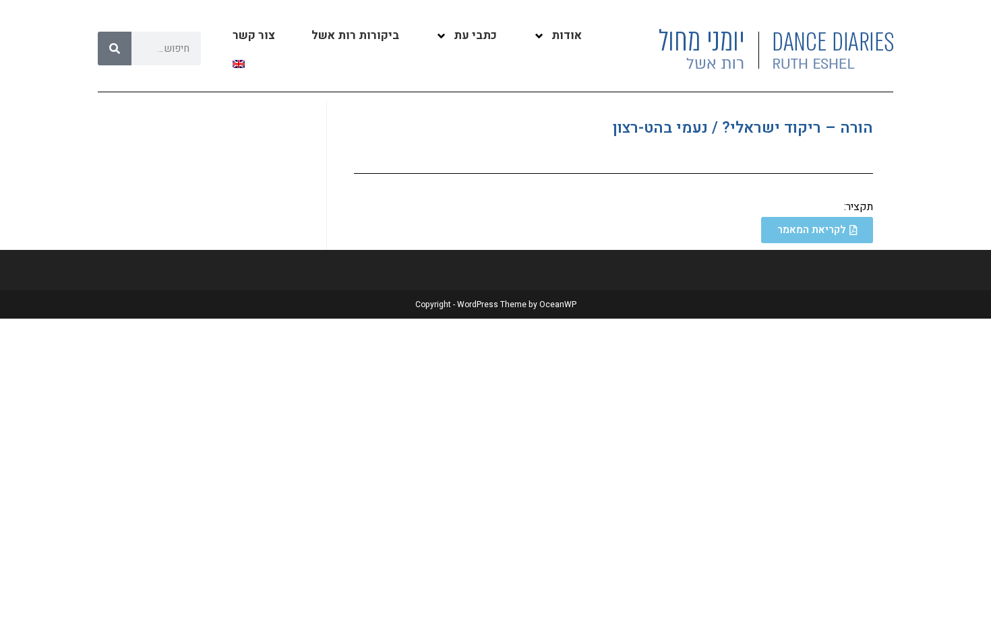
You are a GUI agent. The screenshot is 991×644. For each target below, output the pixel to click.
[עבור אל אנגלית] (238, 64)
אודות (566, 35)
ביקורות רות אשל (355, 35)
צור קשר (254, 35)
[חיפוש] (114, 48)
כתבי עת (475, 35)
